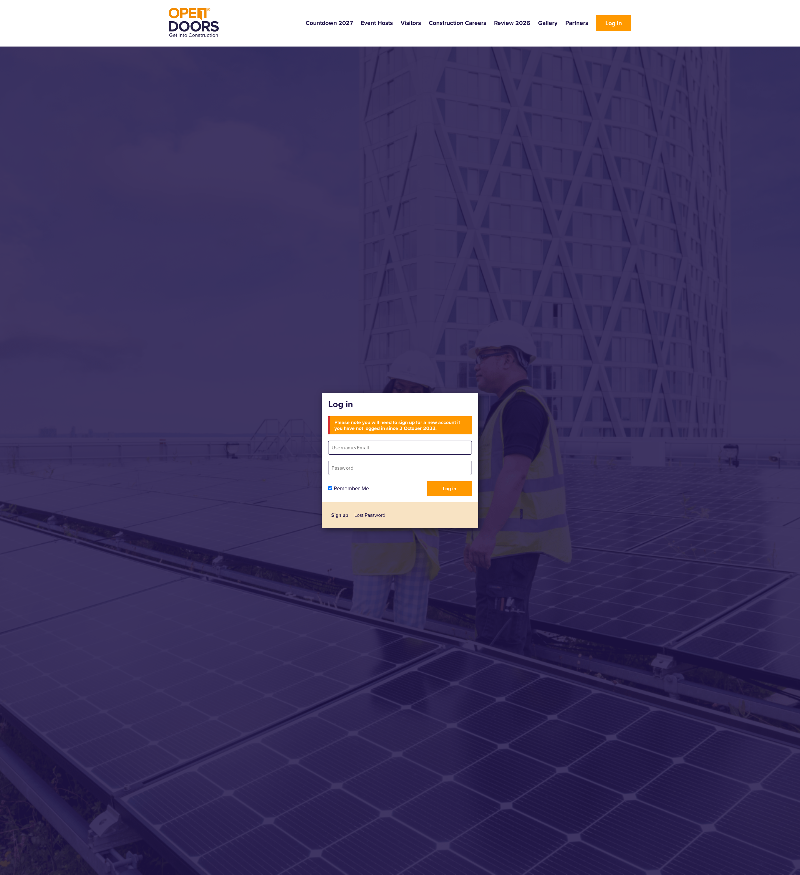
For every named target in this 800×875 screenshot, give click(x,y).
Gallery (548, 23)
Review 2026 (512, 23)
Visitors (411, 23)
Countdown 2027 (329, 23)
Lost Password (369, 515)
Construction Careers (457, 23)
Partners (576, 23)
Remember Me (350, 488)
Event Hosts (377, 23)
